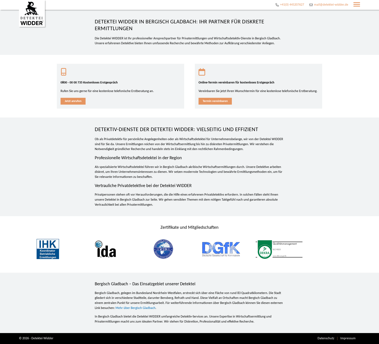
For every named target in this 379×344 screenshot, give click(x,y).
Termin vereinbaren (215, 101)
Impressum (348, 338)
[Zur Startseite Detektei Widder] (31, 13)
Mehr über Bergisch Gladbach (135, 308)
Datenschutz (326, 338)
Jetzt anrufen (73, 101)
